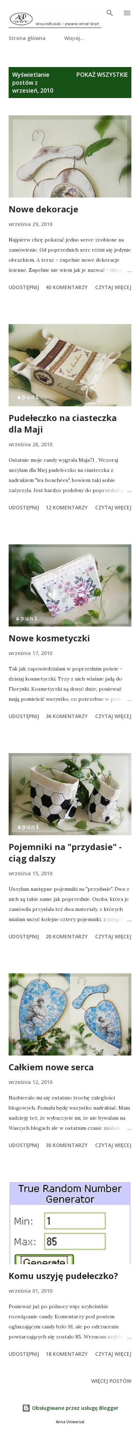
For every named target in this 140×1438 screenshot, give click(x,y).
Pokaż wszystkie (102, 75)
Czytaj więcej (113, 287)
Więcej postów (111, 1380)
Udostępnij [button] (24, 287)
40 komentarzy (67, 287)
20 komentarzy (67, 936)
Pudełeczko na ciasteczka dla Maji (63, 423)
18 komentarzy (67, 1353)
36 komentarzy (67, 716)
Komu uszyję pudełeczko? (63, 1276)
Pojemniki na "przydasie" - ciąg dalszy (65, 852)
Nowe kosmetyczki (49, 638)
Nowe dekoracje (43, 209)
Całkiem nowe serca (51, 1067)
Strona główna (27, 38)
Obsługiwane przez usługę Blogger (74, 1407)
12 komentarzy (67, 507)
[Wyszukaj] (110, 13)
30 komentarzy (67, 1145)
